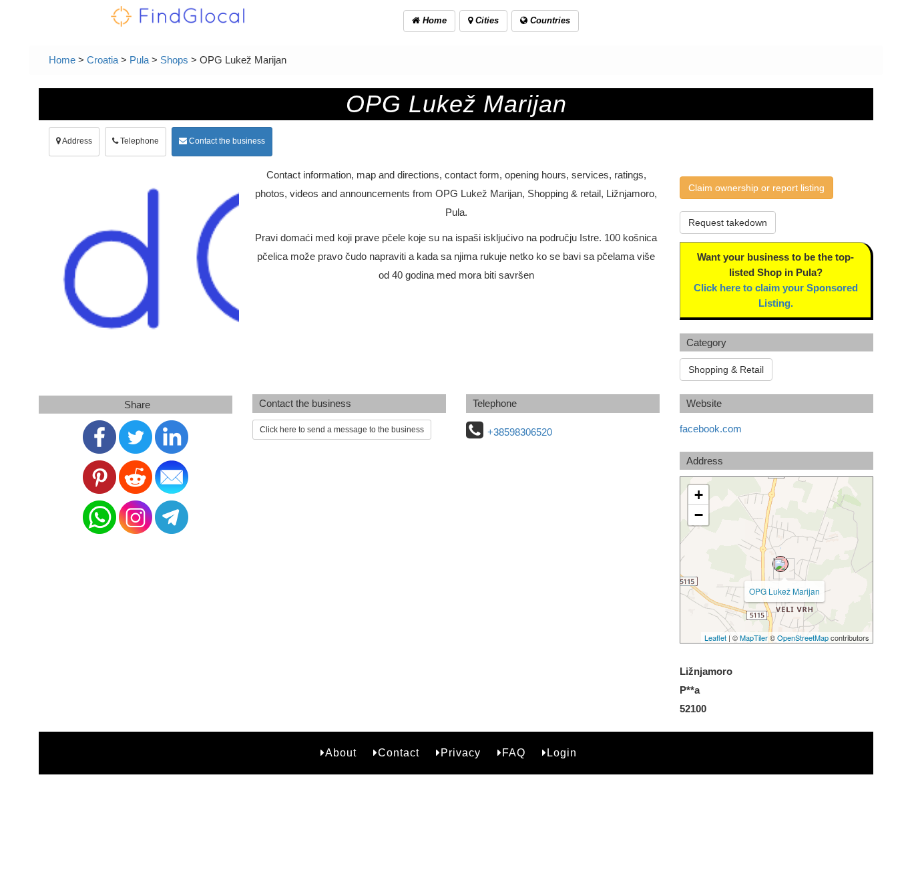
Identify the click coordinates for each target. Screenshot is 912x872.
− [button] (698, 514)
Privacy (461, 752)
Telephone (138, 141)
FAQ (513, 752)
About (341, 752)
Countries (548, 20)
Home (433, 20)
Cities (486, 20)
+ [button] (698, 494)
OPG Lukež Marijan (784, 591)
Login (562, 752)
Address (76, 141)
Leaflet (715, 637)
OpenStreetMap (803, 637)
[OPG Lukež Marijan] (780, 564)
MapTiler (754, 637)
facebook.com (711, 428)
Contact (398, 752)
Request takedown (727, 222)
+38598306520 (519, 432)
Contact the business (226, 141)
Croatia (102, 59)
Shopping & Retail (726, 369)
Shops (174, 59)
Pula (139, 59)
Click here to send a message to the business (342, 429)
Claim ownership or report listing (756, 187)
